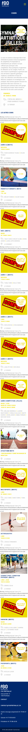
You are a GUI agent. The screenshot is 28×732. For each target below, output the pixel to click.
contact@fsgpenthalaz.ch (11, 705)
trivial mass (17, 729)
